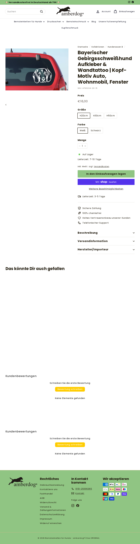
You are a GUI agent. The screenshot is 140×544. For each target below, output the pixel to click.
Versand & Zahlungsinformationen (53, 508)
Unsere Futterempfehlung (112, 21)
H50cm (111, 115)
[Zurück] (7, 105)
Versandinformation (93, 241)
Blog (94, 21)
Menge (82, 140)
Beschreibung (88, 233)
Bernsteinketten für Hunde (28, 21)
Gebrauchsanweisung (52, 484)
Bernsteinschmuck (77, 21)
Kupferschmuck (70, 27)
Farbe (81, 124)
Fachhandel (46, 493)
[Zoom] (36, 69)
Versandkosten (101, 166)
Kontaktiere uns (49, 489)
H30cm (97, 115)
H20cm (84, 115)
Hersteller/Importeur (93, 249)
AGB (42, 498)
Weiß (83, 130)
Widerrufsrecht (48, 502)
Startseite (83, 47)
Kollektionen (98, 47)
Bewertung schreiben (70, 389)
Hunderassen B (115, 47)
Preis (81, 95)
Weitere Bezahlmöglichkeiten (106, 188)
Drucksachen (54, 21)
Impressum (46, 518)
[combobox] (25, 12)
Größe (82, 109)
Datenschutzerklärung (52, 514)
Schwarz (96, 130)
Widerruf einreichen (51, 523)
